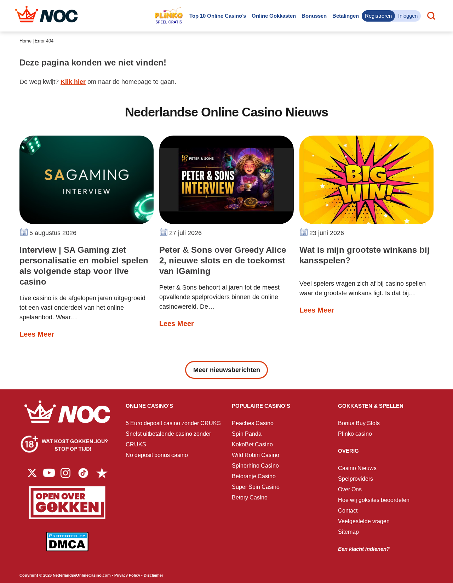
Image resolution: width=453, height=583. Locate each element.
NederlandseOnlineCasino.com (82, 575)
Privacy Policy (127, 575)
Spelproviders (355, 479)
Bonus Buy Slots (359, 423)
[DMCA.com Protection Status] (67, 547)
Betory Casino (250, 498)
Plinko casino (355, 434)
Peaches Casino (253, 423)
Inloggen (408, 16)
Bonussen (314, 16)
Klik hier (73, 81)
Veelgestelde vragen (364, 521)
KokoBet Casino (252, 444)
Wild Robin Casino (255, 455)
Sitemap (348, 532)
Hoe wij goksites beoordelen (373, 500)
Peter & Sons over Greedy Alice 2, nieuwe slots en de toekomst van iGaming (222, 260)
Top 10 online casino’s (217, 16)
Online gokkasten (274, 16)
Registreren (378, 16)
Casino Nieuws (357, 468)
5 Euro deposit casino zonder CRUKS (173, 423)
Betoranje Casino (254, 476)
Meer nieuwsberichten (226, 369)
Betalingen (345, 16)
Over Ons (350, 489)
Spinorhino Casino (255, 466)
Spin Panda (247, 434)
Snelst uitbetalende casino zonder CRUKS (168, 439)
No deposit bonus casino (157, 455)
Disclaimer (153, 575)
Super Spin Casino (256, 487)
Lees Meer (36, 334)
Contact (347, 511)
